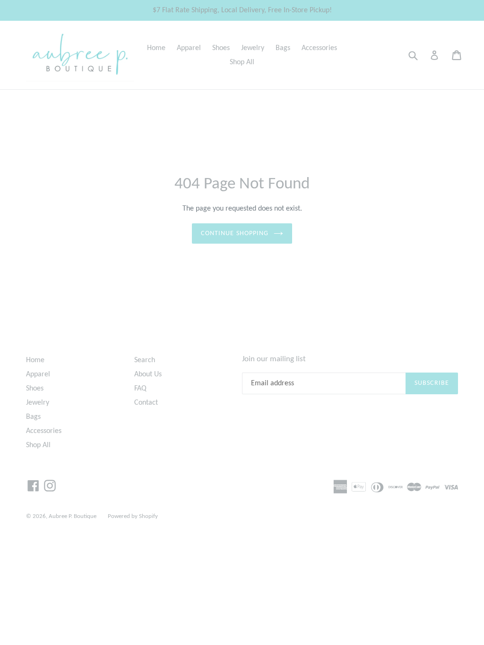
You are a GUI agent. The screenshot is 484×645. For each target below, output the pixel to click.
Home (156, 48)
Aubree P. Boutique (72, 516)
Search (144, 360)
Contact (146, 403)
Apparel (189, 48)
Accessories (319, 48)
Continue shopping (234, 233)
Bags (283, 48)
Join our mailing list (274, 359)
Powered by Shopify (133, 516)
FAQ (140, 388)
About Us (148, 374)
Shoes (221, 48)
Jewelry (252, 48)
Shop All (242, 62)
